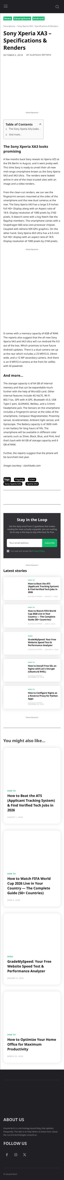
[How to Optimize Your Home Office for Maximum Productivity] (32, 1010)
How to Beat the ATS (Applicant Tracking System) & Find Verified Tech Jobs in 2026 (43, 588)
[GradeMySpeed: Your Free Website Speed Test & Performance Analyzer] (14, 643)
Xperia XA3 (32, 483)
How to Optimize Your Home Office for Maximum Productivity (31, 1044)
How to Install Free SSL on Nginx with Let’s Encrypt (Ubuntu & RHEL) (42, 668)
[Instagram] (15, 1155)
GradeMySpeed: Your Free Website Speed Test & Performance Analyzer (42, 642)
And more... (15, 134)
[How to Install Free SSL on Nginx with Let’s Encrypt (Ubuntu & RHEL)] (14, 670)
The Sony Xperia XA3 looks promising (25, 129)
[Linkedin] (49, 102)
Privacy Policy (38, 551)
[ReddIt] (56, 102)
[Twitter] (25, 102)
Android (38, 18)
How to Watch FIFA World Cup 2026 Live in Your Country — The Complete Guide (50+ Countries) (42, 615)
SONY (32, 479)
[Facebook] (17, 102)
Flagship (19, 479)
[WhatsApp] (41, 102)
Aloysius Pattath (40, 55)
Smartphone (22, 18)
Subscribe (50, 542)
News (7, 18)
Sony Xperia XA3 (13, 483)
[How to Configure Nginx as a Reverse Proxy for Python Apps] (14, 697)
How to (31, 580)
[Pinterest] (33, 102)
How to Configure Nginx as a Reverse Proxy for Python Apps (43, 695)
